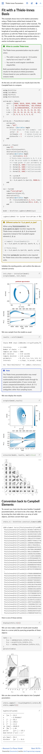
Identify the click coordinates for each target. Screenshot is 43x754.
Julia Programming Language (31, 751)
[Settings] (36, 3)
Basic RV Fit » (36, 748)
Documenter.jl (14, 751)
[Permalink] (30, 46)
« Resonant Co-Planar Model (12, 748)
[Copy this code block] (39, 90)
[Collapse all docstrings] (40, 3)
